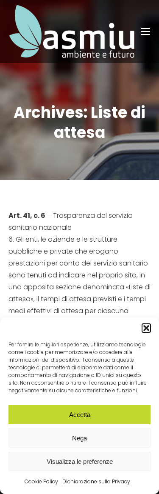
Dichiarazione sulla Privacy (96, 481)
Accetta (79, 414)
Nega (79, 438)
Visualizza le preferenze (80, 461)
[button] (146, 328)
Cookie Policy (41, 481)
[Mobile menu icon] (145, 31)
